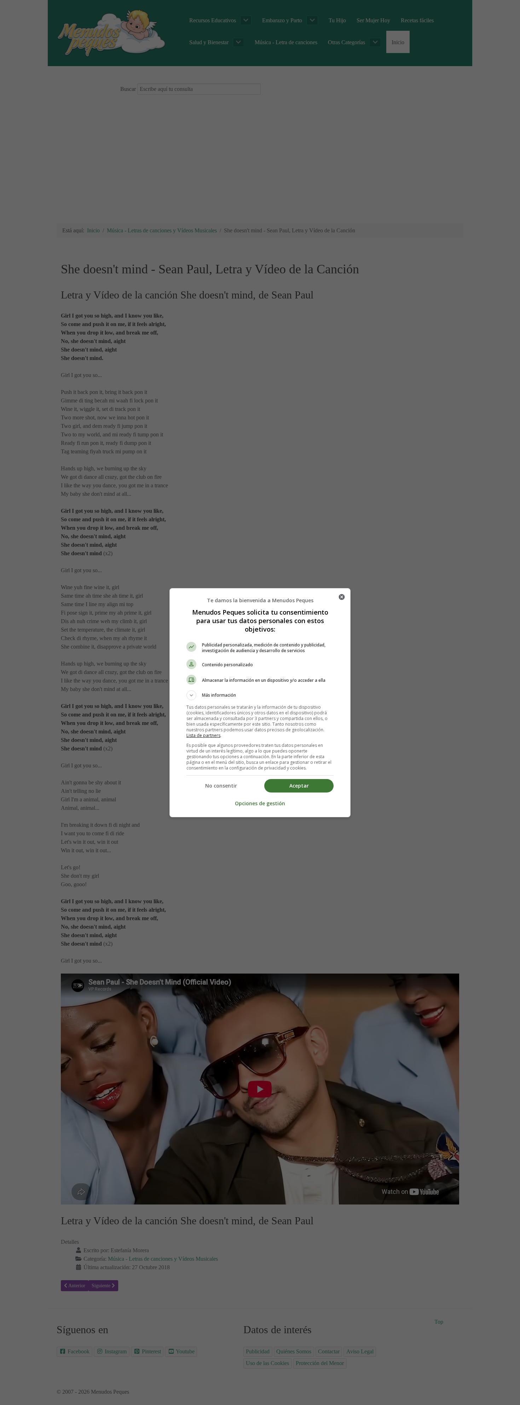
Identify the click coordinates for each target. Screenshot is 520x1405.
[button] (260, 695)
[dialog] (260, 702)
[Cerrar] (342, 597)
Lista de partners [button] (203, 735)
